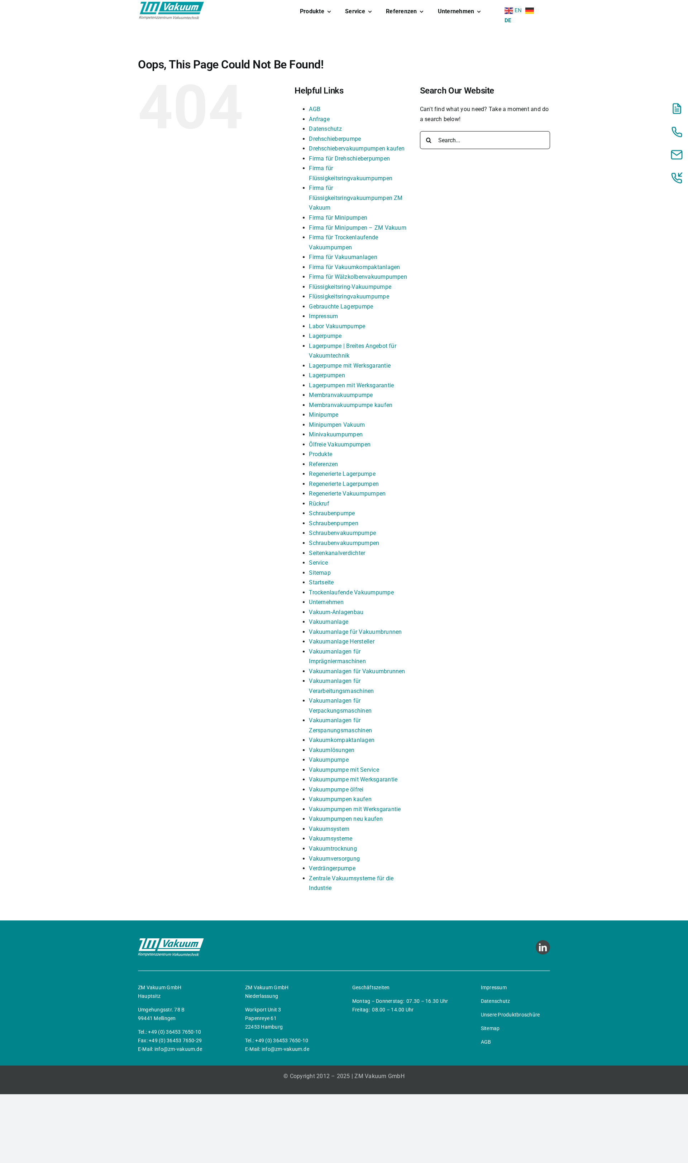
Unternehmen (326, 602)
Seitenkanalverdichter (337, 553)
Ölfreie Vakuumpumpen (340, 444)
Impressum (323, 316)
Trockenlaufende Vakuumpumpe (351, 592)
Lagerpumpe (325, 335)
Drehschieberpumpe (335, 138)
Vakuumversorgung (334, 858)
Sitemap (320, 572)
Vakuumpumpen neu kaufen (346, 818)
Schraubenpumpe (332, 513)
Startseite (321, 582)
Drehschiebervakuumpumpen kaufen (357, 148)
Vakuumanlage (328, 621)
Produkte (320, 454)
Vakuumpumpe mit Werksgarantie (353, 779)
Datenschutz (325, 128)
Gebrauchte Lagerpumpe (341, 306)
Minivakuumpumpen (336, 434)
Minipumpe (323, 414)
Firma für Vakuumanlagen (343, 257)
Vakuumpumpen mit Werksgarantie (355, 809)
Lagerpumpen (327, 375)
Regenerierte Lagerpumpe (342, 473)
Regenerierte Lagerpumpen (344, 483)
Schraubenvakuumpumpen (344, 543)
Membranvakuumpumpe (341, 395)
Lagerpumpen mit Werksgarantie (351, 385)
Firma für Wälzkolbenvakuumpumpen (358, 276)
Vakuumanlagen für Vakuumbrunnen (357, 671)
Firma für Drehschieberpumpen (349, 158)
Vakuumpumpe (329, 759)
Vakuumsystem (329, 828)
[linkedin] (543, 947)
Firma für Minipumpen (338, 217)
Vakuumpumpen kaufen (340, 799)
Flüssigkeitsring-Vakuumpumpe (350, 286)
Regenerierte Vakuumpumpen (347, 493)
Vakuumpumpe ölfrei (336, 789)
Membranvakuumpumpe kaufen (350, 405)
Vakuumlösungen (331, 750)
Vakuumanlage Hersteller (341, 641)
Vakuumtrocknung (333, 848)
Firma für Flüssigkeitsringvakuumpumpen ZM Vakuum (355, 198)
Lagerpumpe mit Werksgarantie (350, 365)
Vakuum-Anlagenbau (336, 612)
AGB (314, 109)
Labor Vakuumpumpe (337, 326)
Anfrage (319, 119)
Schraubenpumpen (333, 523)
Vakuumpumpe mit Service (344, 769)
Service (318, 562)
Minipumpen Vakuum (337, 424)
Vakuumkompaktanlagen (341, 740)
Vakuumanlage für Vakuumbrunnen (355, 631)
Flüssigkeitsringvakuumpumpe (349, 296)
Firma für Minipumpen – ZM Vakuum (357, 227)
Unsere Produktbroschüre (510, 1015)
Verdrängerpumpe (332, 868)
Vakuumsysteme (330, 838)
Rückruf (319, 503)
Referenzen (323, 464)
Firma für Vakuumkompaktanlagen (354, 267)
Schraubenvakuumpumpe (342, 533)
